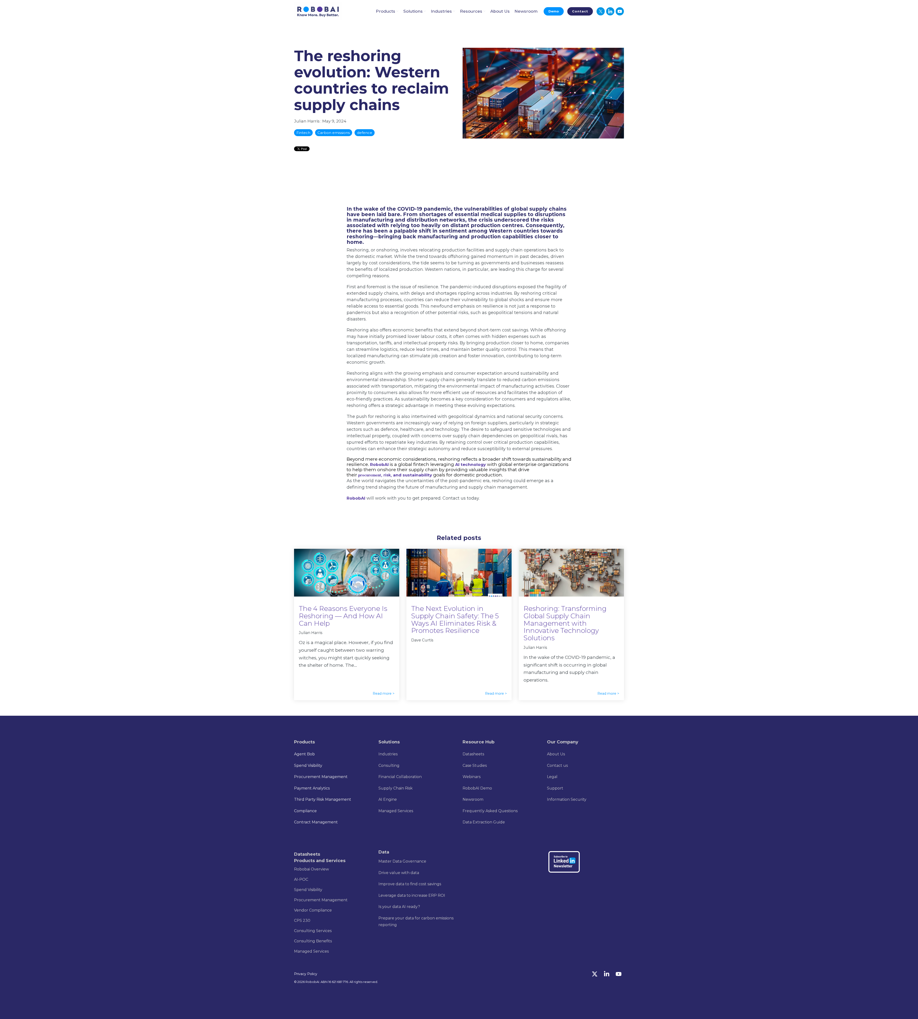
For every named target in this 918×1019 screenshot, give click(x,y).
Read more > (383, 693)
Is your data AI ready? (399, 906)
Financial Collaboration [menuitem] (400, 776)
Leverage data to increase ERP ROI (411, 895)
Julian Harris (307, 120)
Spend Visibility (308, 889)
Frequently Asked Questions (490, 811)
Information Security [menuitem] (566, 799)
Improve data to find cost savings (409, 884)
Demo (553, 11)
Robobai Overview (311, 869)
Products (385, 11)
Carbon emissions (333, 132)
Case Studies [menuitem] (475, 765)
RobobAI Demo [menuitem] (477, 788)
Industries (441, 11)
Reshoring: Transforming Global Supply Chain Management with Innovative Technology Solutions (565, 623)
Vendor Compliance (313, 910)
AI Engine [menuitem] (387, 799)
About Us (500, 11)
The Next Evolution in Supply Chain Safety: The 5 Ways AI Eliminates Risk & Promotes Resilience (455, 619)
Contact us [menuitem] (557, 765)
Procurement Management (321, 900)
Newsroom (526, 11)
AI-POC (301, 879)
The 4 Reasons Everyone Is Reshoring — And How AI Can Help (343, 615)
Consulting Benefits (313, 941)
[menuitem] (388, 754)
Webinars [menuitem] (472, 776)
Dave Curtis (422, 640)
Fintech (303, 132)
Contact (580, 11)
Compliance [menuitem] (305, 811)
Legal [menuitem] (552, 776)
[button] (595, 974)
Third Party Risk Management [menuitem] (322, 799)
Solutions (413, 11)
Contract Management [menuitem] (316, 822)
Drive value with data (398, 872)
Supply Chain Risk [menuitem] (395, 788)
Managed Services (311, 951)
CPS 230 (302, 920)
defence (364, 132)
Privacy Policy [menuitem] (305, 974)
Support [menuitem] (555, 788)
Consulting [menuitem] (388, 765)
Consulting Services (313, 930)
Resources (471, 11)
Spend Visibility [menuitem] (308, 765)
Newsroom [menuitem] (473, 799)
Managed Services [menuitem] (395, 811)
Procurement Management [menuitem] (321, 776)
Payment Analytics (312, 788)
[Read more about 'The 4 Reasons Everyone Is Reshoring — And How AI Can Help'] (346, 573)
